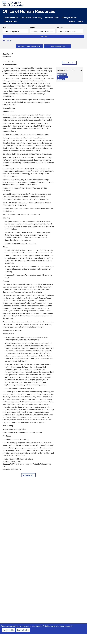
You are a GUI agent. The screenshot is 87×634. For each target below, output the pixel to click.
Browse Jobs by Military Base (29, 46)
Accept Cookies (8, 630)
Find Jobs (43, 36)
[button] (69, 70)
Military (60, 27)
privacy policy (67, 626)
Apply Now (26, 475)
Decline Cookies (23, 630)
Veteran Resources (58, 46)
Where (32, 27)
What (5, 27)
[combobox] (15, 29)
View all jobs (7, 40)
